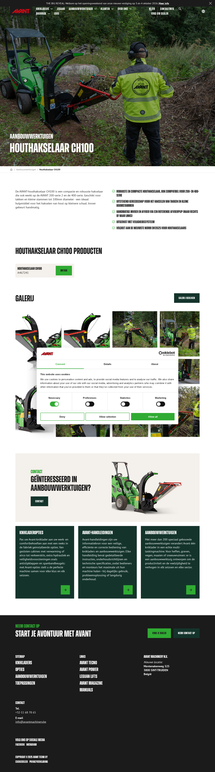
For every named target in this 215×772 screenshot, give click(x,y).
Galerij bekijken (187, 297)
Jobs (56, 13)
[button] (38, 341)
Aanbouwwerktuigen (81, 9)
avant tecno (88, 662)
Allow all (153, 416)
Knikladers (42, 9)
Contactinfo (167, 9)
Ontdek (66, 272)
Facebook (20, 744)
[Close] (210, 3)
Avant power (89, 669)
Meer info (164, 3)
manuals (86, 689)
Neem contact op (186, 633)
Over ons (123, 9)
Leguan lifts (88, 676)
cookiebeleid (21, 761)
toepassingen (25, 683)
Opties (19, 669)
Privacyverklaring (38, 761)
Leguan (61, 9)
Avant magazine (91, 683)
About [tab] (154, 364)
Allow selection (107, 416)
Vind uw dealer (160, 13)
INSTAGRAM (31, 744)
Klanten (105, 9)
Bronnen (41, 13)
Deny (62, 416)
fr (154, 9)
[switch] (89, 404)
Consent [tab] (60, 364)
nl (150, 9)
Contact (39, 501)
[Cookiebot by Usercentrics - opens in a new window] (161, 353)
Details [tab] (107, 364)
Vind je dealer (159, 633)
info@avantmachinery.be (30, 722)
